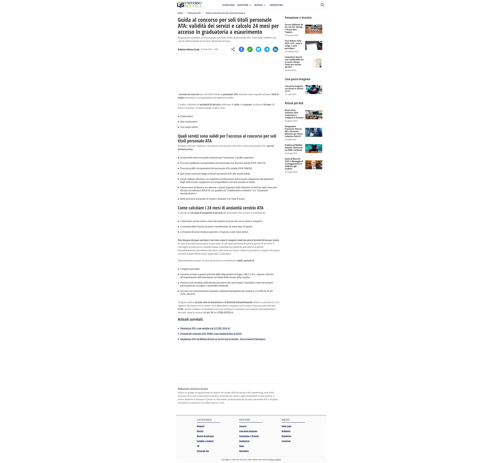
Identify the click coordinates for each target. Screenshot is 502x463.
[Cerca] (322, 4)
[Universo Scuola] (189, 4)
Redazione (286, 431)
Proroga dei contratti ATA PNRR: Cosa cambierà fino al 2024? (211, 333)
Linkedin (275, 49)
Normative (244, 450)
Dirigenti (200, 426)
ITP (198, 445)
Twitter (258, 49)
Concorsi (242, 426)
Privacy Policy (275, 459)
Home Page (228, 5)
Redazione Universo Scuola (188, 49)
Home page (286, 426)
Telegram (267, 49)
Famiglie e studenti (205, 440)
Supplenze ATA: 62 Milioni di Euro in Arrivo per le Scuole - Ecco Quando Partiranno (222, 338)
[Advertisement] (229, 73)
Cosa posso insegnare (248, 431)
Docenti (200, 431)
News (241, 445)
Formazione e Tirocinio (249, 435)
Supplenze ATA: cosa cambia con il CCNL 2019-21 (205, 328)
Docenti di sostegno (205, 435)
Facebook (241, 49)
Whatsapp (250, 49)
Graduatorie (244, 440)
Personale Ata (203, 450)
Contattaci (286, 440)
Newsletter (276, 5)
